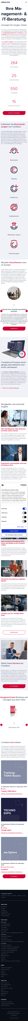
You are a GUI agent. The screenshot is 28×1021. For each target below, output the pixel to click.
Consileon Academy (6, 945)
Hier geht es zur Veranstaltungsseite (11, 793)
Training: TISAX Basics (8, 791)
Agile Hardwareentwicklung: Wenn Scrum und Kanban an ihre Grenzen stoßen (13, 543)
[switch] (24, 513)
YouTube (3, 897)
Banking (3, 908)
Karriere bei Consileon (7, 1002)
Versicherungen (5, 915)
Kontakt (3, 995)
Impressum (14, 1015)
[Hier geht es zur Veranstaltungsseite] (14, 785)
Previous (1, 311)
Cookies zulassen (14, 531)
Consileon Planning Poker (7, 952)
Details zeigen (20, 526)
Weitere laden (14, 632)
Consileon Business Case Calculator (10, 947)
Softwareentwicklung (6, 939)
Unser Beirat (4, 986)
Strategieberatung (5, 924)
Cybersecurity (14, 328)
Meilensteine (4, 993)
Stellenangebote (5, 1005)
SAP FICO (3, 959)
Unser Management (6, 984)
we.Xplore (4, 869)
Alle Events (14, 876)
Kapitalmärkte (4, 912)
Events (2, 971)
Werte (2, 990)
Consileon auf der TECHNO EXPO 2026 (12, 614)
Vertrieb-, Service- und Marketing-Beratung (12, 932)
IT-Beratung (20, 33)
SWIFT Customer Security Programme (10, 961)
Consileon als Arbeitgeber (7, 1003)
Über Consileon (5, 983)
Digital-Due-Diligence (6, 936)
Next (27, 311)
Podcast (3, 973)
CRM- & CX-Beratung (14, 331)
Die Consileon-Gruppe (7, 988)
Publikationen (4, 974)
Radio (2, 976)
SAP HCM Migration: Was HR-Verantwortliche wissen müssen (13, 430)
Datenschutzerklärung (13, 1011)
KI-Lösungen (4, 938)
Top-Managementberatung (10, 33)
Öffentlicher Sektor (6, 913)
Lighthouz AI (4, 954)
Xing (24, 895)
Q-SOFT (3, 957)
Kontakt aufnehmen (14, 113)
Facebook (3, 895)
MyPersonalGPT (5, 955)
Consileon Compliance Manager (9, 948)
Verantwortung (4, 991)
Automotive (4, 906)
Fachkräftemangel (5, 925)
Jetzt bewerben (14, 686)
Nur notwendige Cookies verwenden (14, 534)
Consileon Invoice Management (9, 950)
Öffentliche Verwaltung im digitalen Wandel (13, 580)
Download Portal (5, 969)
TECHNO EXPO (6, 830)
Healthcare (4, 910)
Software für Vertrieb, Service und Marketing (12, 941)
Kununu (9, 895)
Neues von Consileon (6, 967)
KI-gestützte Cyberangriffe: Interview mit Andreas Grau (14, 464)
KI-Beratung (4, 931)
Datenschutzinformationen (13, 1013)
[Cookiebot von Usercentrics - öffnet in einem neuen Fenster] (20, 485)
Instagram (19, 895)
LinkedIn (14, 895)
